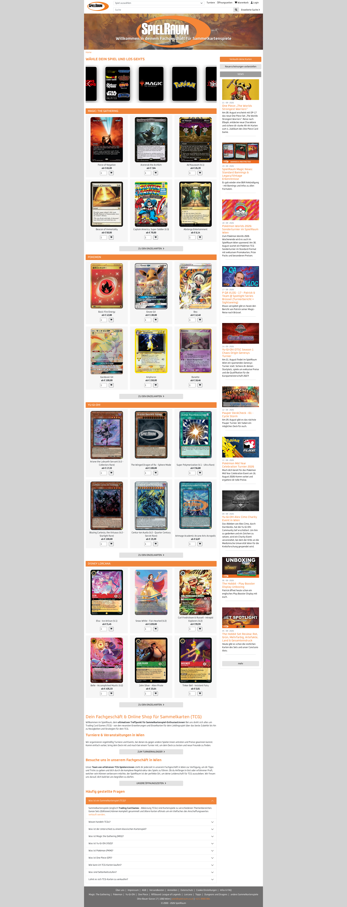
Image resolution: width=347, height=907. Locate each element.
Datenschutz (187, 890)
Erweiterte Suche (250, 10)
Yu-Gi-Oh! (130, 894)
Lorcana (188, 894)
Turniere (211, 3)
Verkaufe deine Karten (241, 59)
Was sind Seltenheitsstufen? (103, 872)
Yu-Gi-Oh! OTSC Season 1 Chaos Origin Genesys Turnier (238, 353)
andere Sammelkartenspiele (244, 894)
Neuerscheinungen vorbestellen (240, 67)
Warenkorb (242, 3)
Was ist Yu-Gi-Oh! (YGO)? (101, 843)
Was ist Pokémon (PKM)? (101, 851)
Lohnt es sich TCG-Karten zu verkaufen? (108, 879)
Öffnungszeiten (224, 3)
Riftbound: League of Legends (166, 894)
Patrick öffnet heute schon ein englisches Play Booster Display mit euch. (239, 593)
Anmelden (172, 890)
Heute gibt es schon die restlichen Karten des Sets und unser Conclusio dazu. (240, 647)
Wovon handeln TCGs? (99, 822)
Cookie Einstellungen (206, 890)
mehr (240, 664)
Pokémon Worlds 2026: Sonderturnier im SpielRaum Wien (240, 229)
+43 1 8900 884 (202, 899)
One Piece (143, 894)
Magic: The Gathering (99, 894)
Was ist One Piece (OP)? (100, 858)
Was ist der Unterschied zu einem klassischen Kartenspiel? (117, 829)
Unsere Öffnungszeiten (150, 783)
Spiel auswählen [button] (123, 3)
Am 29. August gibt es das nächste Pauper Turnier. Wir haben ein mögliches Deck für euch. (239, 423)
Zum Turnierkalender (150, 752)
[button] (89, 84)
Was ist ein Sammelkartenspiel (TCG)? (107, 801)
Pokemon (117, 894)
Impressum (133, 890)
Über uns (120, 890)
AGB (144, 890)
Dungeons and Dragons (215, 894)
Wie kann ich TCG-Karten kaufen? (105, 865)
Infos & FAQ (226, 890)
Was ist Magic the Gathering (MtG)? (106, 836)
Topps (198, 894)
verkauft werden (97, 815)
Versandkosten (156, 890)
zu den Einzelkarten (150, 249)
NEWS (241, 74)
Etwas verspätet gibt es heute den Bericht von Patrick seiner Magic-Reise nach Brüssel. (239, 309)
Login (256, 3)
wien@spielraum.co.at (182, 899)
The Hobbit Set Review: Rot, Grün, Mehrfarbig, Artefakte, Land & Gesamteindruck (240, 637)
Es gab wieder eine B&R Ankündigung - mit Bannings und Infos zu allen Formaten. (240, 185)
